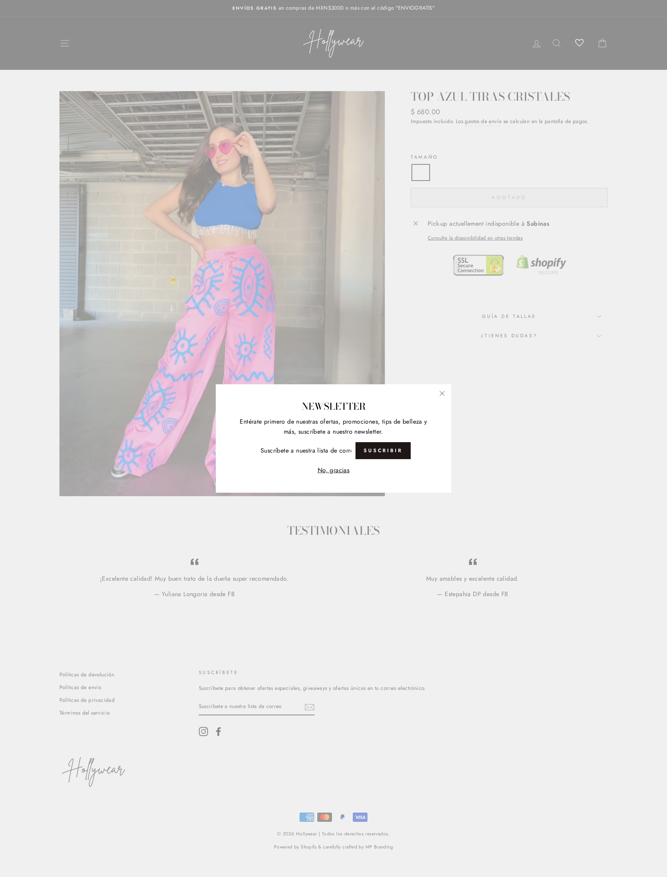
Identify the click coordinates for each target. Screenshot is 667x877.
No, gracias (333, 470)
